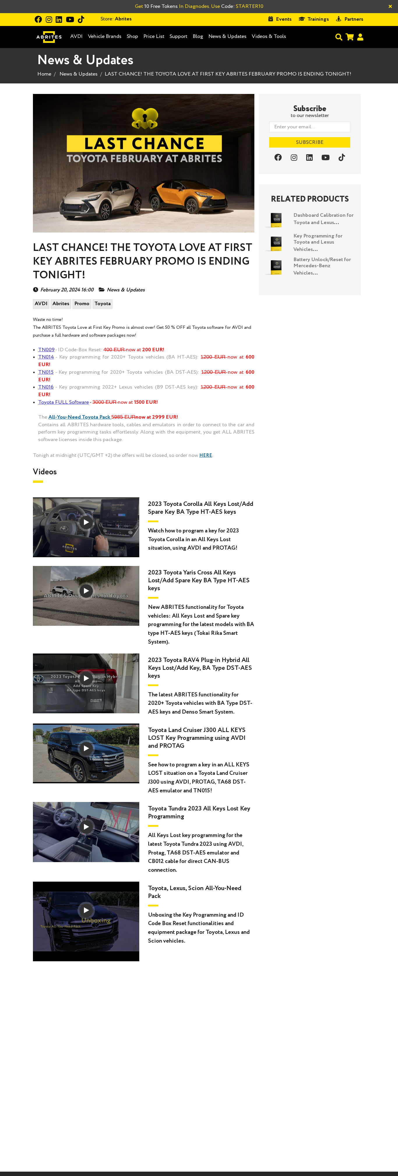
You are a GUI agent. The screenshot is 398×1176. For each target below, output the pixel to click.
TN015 (46, 372)
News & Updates (227, 36)
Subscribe (309, 142)
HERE (205, 455)
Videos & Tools (269, 36)
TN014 (46, 357)
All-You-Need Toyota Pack (79, 417)
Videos (45, 472)
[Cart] (350, 37)
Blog (198, 36)
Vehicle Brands (104, 36)
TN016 (46, 387)
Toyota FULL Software (63, 402)
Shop (132, 36)
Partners (353, 19)
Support (178, 36)
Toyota (102, 303)
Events (284, 19)
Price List (153, 36)
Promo (81, 303)
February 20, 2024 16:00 (67, 290)
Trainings (318, 19)
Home (44, 74)
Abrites (60, 303)
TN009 (46, 350)
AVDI (76, 36)
